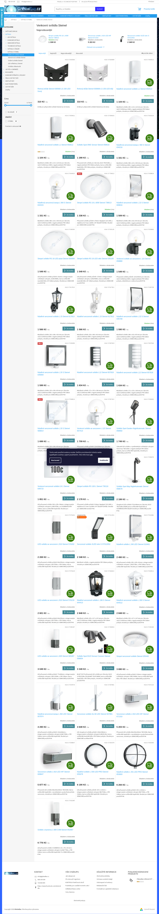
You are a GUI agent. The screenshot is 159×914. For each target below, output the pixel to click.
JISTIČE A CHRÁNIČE (11, 69)
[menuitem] (10, 16)
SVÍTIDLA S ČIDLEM (13, 49)
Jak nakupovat (70, 876)
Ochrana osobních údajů (104, 879)
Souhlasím (104, 460)
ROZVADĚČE (9, 72)
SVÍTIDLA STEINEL (13, 52)
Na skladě (12, 112)
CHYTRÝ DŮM (9, 87)
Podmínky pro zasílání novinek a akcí (77, 886)
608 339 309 (41, 880)
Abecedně (79, 53)
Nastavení (55, 460)
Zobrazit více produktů (94, 47)
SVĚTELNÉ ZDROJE (11, 31)
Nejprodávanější (66, 53)
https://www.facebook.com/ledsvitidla (49, 887)
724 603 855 (41, 883)
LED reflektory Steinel (15, 63)
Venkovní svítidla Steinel (16, 55)
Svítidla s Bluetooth (14, 66)
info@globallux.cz (43, 876)
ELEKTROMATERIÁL (11, 84)
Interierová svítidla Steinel (16, 58)
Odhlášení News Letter (72, 889)
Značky (7, 90)
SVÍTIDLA (8, 34)
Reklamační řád (102, 886)
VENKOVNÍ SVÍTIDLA (14, 43)
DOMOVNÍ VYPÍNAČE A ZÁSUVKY (15, 75)
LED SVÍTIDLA (12, 37)
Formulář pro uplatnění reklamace (108, 889)
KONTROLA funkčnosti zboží (74, 883)
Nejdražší (53, 53)
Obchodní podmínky (103, 876)
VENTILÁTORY (9, 81)
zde (91, 455)
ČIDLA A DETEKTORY (11, 78)
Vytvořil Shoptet (149, 909)
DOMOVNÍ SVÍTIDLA (14, 40)
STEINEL (12, 121)
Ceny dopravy (70, 892)
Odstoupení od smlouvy (104, 883)
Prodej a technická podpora (67, 2)
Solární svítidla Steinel (15, 61)
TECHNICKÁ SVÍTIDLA (14, 46)
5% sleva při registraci (89, 2)
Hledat (100, 9)
